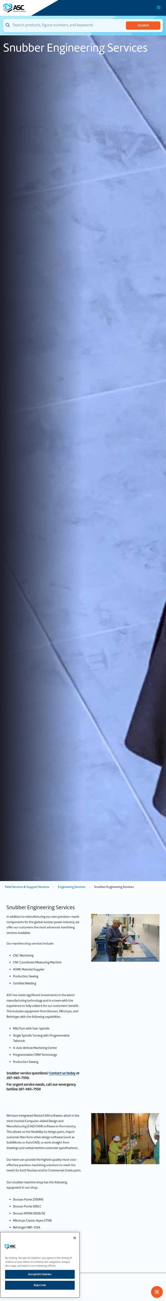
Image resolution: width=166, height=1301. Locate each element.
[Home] (26, 8)
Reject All (40, 1285)
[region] (40, 1265)
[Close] (74, 1237)
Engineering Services (71, 887)
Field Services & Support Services (27, 887)
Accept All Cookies (40, 1274)
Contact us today (62, 1073)
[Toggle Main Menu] (159, 7)
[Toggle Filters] (157, 1292)
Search (143, 25)
